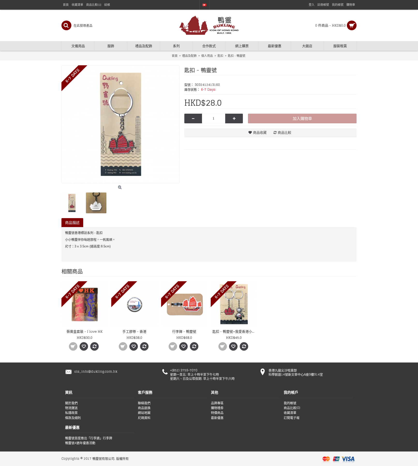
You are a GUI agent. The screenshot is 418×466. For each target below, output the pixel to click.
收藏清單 (290, 413)
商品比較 (284, 132)
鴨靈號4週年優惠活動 (80, 443)
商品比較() (292, 408)
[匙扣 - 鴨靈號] (120, 124)
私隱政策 (71, 413)
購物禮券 (217, 408)
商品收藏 (260, 132)
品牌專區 (217, 403)
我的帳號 (290, 403)
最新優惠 (217, 418)
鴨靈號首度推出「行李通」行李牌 (88, 438)
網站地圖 (144, 413)
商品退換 (144, 408)
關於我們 (71, 403)
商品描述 (72, 222)
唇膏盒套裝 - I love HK (85, 331)
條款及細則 (73, 418)
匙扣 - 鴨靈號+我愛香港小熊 (233, 331)
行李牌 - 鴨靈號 (184, 331)
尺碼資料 (144, 418)
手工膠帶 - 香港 (134, 331)
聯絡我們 (144, 403)
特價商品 (217, 413)
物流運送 (71, 408)
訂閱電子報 (291, 418)
